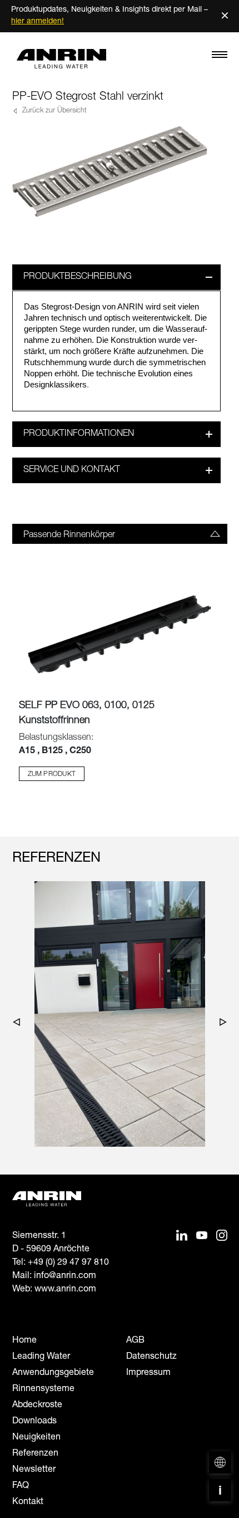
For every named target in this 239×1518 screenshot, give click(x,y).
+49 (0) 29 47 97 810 (68, 1263)
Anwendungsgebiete (53, 1373)
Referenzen (35, 1454)
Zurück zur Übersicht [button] (53, 111)
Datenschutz (151, 1357)
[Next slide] (220, 1024)
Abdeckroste (37, 1405)
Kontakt (27, 1502)
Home (24, 1341)
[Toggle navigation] (219, 57)
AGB (135, 1341)
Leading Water (41, 1357)
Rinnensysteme (43, 1389)
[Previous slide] (19, 1024)
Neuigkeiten (36, 1437)
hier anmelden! (37, 22)
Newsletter (34, 1470)
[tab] (119, 534)
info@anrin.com (65, 1276)
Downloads (34, 1421)
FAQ (20, 1486)
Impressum (148, 1373)
